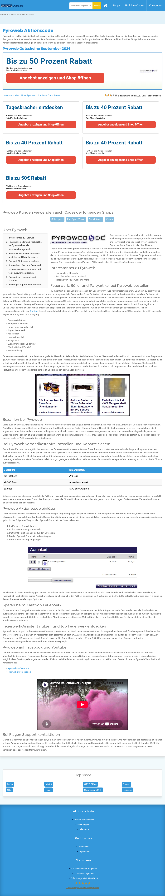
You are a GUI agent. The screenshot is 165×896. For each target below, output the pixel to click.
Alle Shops (84, 829)
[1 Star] (105, 95)
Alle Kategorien (84, 824)
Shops (116, 5)
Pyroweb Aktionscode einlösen (24, 261)
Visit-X (49, 784)
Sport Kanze (95, 219)
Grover (126, 784)
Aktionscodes (11, 95)
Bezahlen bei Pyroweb (19, 249)
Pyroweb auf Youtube (18, 668)
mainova (127, 790)
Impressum (84, 851)
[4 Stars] (113, 95)
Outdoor (34, 311)
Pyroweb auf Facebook (19, 672)
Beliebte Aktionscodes (84, 819)
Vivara (109, 219)
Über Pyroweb (29, 95)
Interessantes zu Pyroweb (21, 237)
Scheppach (57, 219)
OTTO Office (90, 784)
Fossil (48, 790)
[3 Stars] (111, 95)
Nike (9, 790)
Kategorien (156, 5)
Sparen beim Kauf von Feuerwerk (25, 265)
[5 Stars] (116, 95)
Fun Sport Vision (76, 219)
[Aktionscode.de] (11, 6)
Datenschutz (84, 846)
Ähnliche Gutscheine (49, 95)
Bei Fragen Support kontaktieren (25, 284)
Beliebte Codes (134, 5)
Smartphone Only (93, 790)
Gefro (10, 784)
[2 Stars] (108, 95)
